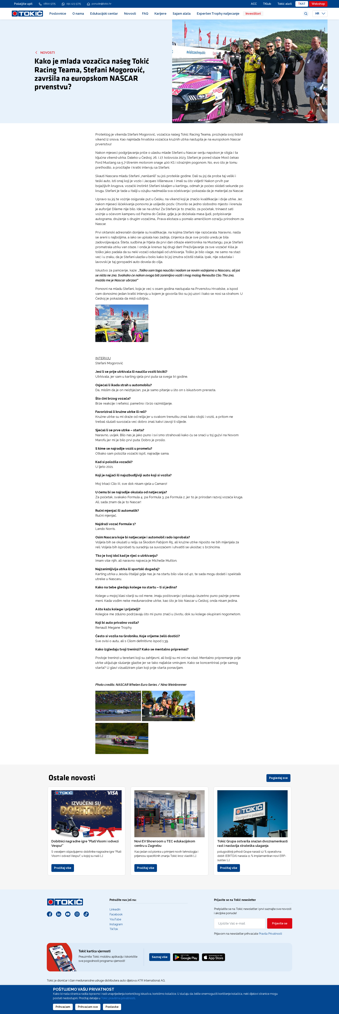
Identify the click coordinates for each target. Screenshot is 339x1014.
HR (317, 13)
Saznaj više (160, 957)
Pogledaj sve (278, 778)
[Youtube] (67, 914)
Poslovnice (57, 13)
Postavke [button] (112, 1007)
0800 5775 (49, 3)
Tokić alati (284, 3)
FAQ (145, 13)
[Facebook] (49, 914)
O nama (78, 13)
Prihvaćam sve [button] (88, 1007)
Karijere (160, 13)
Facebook (116, 914)
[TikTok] (86, 914)
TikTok (113, 929)
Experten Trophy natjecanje (218, 13)
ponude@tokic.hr (102, 3)
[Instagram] (77, 914)
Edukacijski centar (104, 13)
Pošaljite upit (23, 3)
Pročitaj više (62, 868)
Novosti (130, 13)
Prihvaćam (63, 1007)
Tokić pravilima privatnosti (118, 998)
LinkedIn (114, 909)
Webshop (318, 3)
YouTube (115, 919)
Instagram (116, 924)
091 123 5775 (73, 3)
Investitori (253, 13)
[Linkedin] (58, 914)
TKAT (301, 3)
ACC (254, 3)
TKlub (267, 3)
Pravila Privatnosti (270, 933)
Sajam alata (182, 13)
